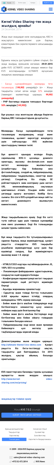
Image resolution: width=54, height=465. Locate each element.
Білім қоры (22, 3)
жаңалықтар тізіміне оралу (16, 399)
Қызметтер (40, 432)
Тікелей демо (14, 439)
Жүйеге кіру (48, 3)
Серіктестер (14, 436)
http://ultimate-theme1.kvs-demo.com (21, 344)
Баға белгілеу (39, 436)
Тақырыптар (14, 432)
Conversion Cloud (40, 429)
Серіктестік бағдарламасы (40, 439)
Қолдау (32, 3)
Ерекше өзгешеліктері (14, 429)
